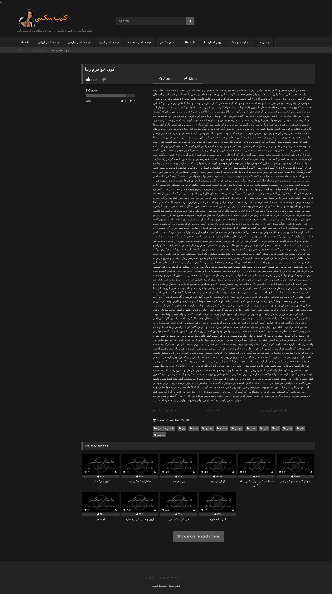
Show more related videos (198, 536)
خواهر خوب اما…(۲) (164, 410)
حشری (208, 428)
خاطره (223, 428)
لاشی (289, 428)
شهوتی (238, 428)
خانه (27, 42)
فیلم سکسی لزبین (109, 42)
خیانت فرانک (213, 410)
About (167, 78)
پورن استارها (214, 42)
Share (192, 78)
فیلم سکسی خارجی (79, 42)
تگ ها (192, 42)
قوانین (149, 577)
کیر (277, 428)
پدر (183, 428)
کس (265, 428)
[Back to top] (320, 582)
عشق (253, 428)
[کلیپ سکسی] (43, 18)
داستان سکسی (168, 42)
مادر (302, 428)
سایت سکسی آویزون (173, 577)
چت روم (264, 42)
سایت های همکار (238, 42)
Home (22, 50)
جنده (195, 428)
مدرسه (161, 434)
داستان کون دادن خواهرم (273, 410)
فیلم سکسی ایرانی (49, 42)
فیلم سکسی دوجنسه (139, 42)
